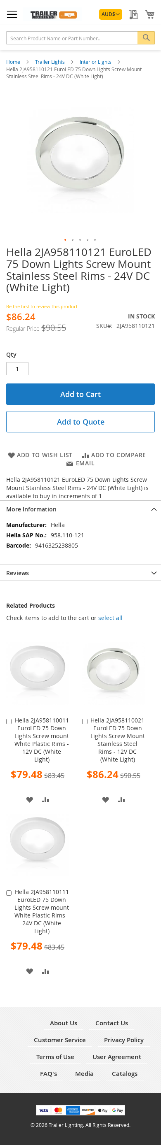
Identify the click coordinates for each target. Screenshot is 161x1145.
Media (84, 1073)
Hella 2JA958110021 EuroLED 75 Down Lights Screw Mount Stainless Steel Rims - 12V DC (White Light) (117, 739)
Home (13, 61)
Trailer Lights (50, 61)
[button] (110, 14)
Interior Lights (96, 61)
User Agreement (116, 1056)
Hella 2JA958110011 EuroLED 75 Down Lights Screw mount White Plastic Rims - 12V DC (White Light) (41, 739)
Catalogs (124, 1073)
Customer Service (60, 1040)
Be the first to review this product (42, 306)
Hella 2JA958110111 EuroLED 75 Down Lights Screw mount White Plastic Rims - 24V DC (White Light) (41, 911)
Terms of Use (55, 1056)
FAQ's (48, 1073)
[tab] (80, 508)
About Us (63, 1023)
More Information (31, 509)
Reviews (17, 573)
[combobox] (80, 37)
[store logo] (52, 14)
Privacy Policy (124, 1040)
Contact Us (111, 1023)
